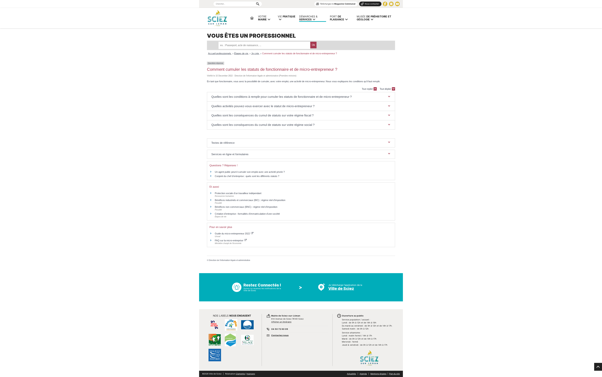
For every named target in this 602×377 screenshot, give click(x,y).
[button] (301, 97)
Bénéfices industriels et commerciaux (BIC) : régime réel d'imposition (250, 200)
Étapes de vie (241, 53)
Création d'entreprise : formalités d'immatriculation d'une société (247, 213)
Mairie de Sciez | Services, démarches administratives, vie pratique (227, 18)
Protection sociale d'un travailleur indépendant (238, 193)
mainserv (251, 374)
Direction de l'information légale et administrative (229, 260)
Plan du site (394, 374)
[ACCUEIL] (252, 18)
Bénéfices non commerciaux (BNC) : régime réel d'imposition (246, 207)
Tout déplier (386, 89)
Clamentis (240, 374)
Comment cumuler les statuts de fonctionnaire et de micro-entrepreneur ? (299, 53)
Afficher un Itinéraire (281, 322)
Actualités (351, 374)
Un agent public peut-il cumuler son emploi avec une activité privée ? (250, 172)
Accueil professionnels (220, 53)
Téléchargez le (337, 4)
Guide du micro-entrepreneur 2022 (233, 233)
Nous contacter (372, 4)
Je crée (255, 53)
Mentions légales (378, 374)
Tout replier (368, 89)
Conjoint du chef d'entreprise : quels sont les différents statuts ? (247, 176)
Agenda (363, 374)
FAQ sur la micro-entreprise (229, 240)
